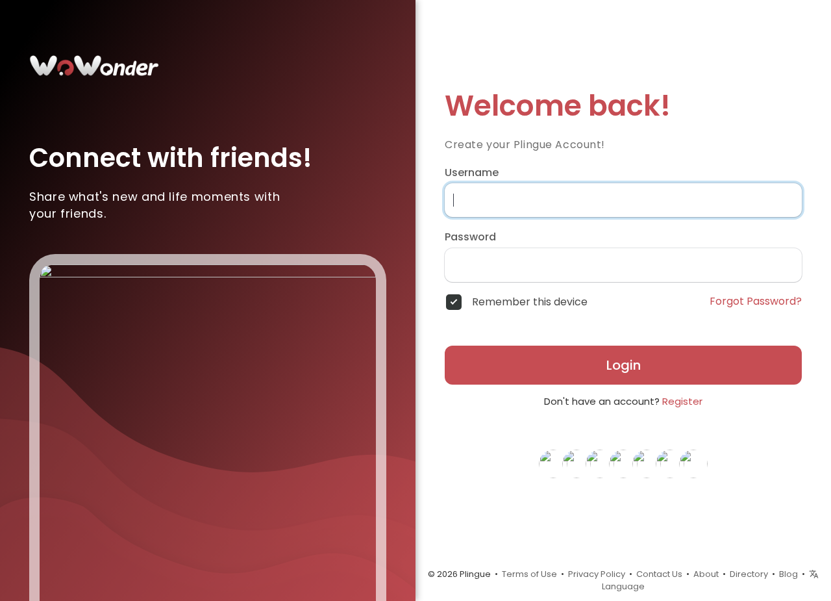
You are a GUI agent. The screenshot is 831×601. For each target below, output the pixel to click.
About (706, 574)
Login (623, 365)
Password (470, 237)
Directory (749, 574)
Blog (788, 574)
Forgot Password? (756, 301)
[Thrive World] (576, 462)
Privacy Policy (596, 574)
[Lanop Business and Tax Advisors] (693, 462)
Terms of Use (529, 574)
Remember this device (530, 302)
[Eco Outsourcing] (600, 462)
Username (472, 173)
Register (682, 401)
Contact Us (659, 574)
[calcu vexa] (553, 462)
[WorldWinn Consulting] (646, 462)
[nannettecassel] (623, 462)
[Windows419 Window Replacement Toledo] (670, 462)
